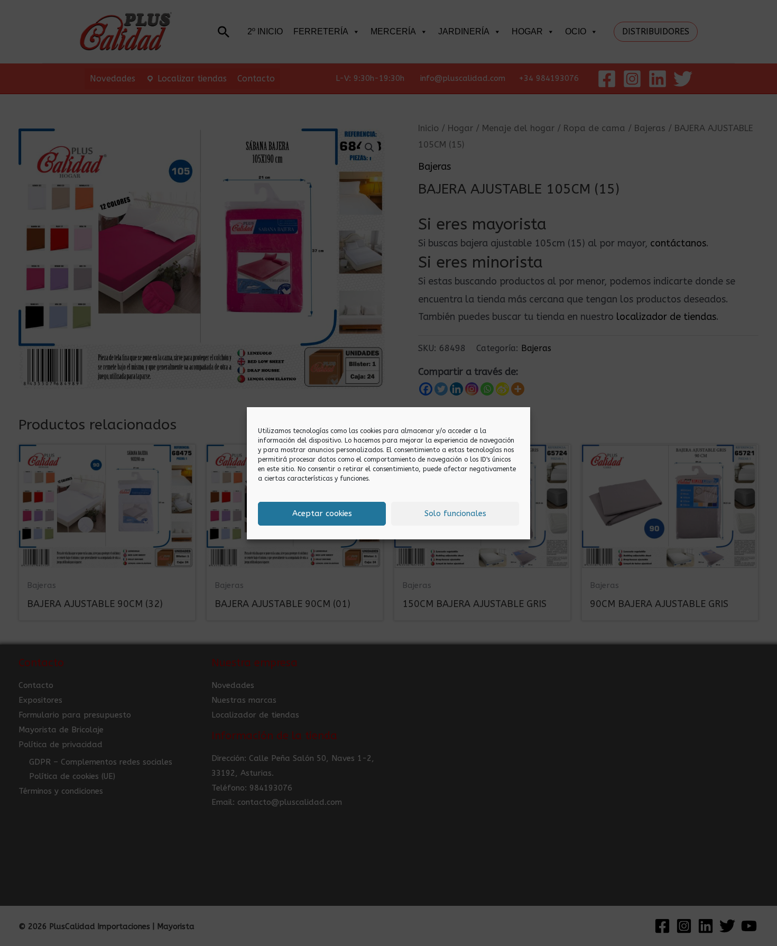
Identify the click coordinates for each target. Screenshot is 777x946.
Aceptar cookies (322, 513)
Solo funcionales (455, 513)
